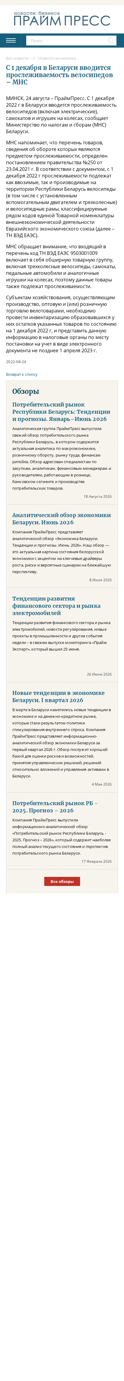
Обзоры (25, 391)
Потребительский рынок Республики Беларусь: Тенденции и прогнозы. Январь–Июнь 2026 (61, 411)
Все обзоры (62, 881)
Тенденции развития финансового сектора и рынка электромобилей (56, 606)
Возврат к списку (22, 374)
